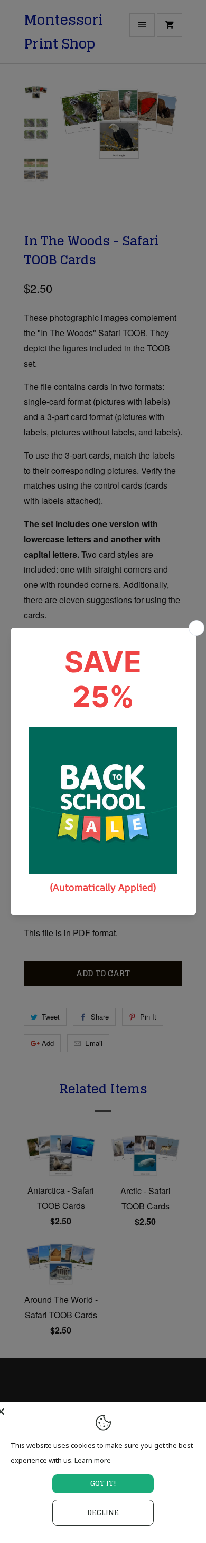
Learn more (92, 1460)
